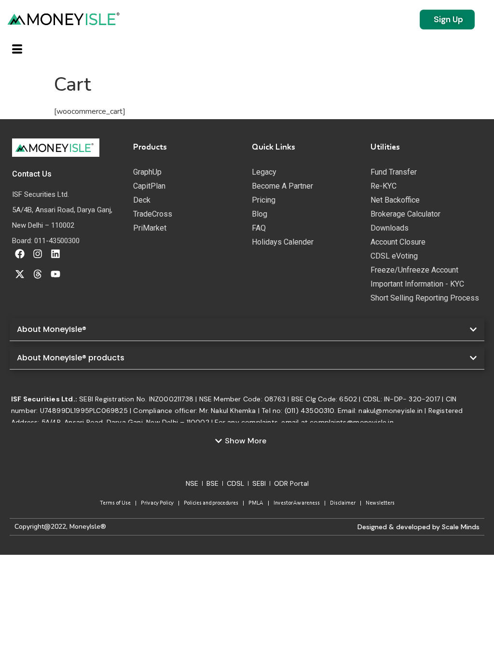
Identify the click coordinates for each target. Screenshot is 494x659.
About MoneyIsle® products (70, 357)
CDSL (235, 483)
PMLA (255, 503)
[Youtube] (55, 274)
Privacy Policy (157, 503)
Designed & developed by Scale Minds (418, 526)
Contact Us (32, 173)
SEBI (259, 483)
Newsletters (380, 503)
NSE (192, 483)
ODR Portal (291, 483)
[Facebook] (19, 253)
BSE (212, 483)
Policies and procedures (211, 503)
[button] (247, 329)
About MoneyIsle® (51, 329)
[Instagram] (37, 253)
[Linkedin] (55, 253)
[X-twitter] (19, 274)
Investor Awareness (297, 503)
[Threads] (37, 274)
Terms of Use (115, 503)
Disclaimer (343, 503)
